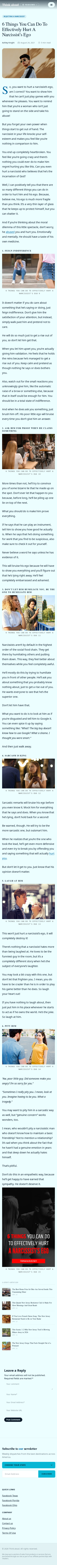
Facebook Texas (10, 1495)
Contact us (7, 1523)
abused (10, 232)
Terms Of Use (9, 1532)
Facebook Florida (10, 1500)
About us (6, 1518)
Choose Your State (15, 1465)
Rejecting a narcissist (14, 16)
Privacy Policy (9, 1528)
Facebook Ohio (9, 1505)
